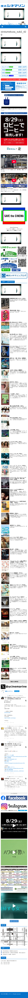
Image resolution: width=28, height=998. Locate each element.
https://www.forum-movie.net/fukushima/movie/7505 (15, 756)
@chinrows (15, 728)
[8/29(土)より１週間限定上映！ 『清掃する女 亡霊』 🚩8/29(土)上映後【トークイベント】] (14, 906)
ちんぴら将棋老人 (8, 728)
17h (14, 746)
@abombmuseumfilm (8, 746)
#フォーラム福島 (10, 755)
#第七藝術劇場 (10, 769)
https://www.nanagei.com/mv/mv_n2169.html (14, 771)
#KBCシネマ (9, 760)
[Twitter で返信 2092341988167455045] (5, 738)
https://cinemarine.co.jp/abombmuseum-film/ (14, 768)
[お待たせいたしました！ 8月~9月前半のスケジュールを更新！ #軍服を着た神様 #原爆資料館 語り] (14, 879)
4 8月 (18, 778)
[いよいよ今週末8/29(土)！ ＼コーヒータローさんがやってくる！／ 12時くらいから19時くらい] (14, 826)
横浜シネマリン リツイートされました (16, 695)
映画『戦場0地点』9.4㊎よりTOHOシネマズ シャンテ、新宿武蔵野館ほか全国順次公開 (15, 698)
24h (19, 728)
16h (10, 700)
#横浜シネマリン (11, 767)
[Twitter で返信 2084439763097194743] (5, 789)
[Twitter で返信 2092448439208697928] (5, 773)
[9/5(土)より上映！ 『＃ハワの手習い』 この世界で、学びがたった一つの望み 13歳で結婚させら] (14, 852)
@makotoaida (7, 712)
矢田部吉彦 (7, 778)
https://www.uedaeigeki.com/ (10, 759)
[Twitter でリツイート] (7, 695)
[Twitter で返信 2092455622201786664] (5, 723)
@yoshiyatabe (12, 778)
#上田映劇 (9, 757)
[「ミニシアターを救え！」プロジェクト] (14, 216)
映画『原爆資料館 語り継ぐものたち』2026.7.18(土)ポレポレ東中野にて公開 (13, 744)
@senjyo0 (6, 700)
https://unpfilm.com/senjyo (10, 717)
